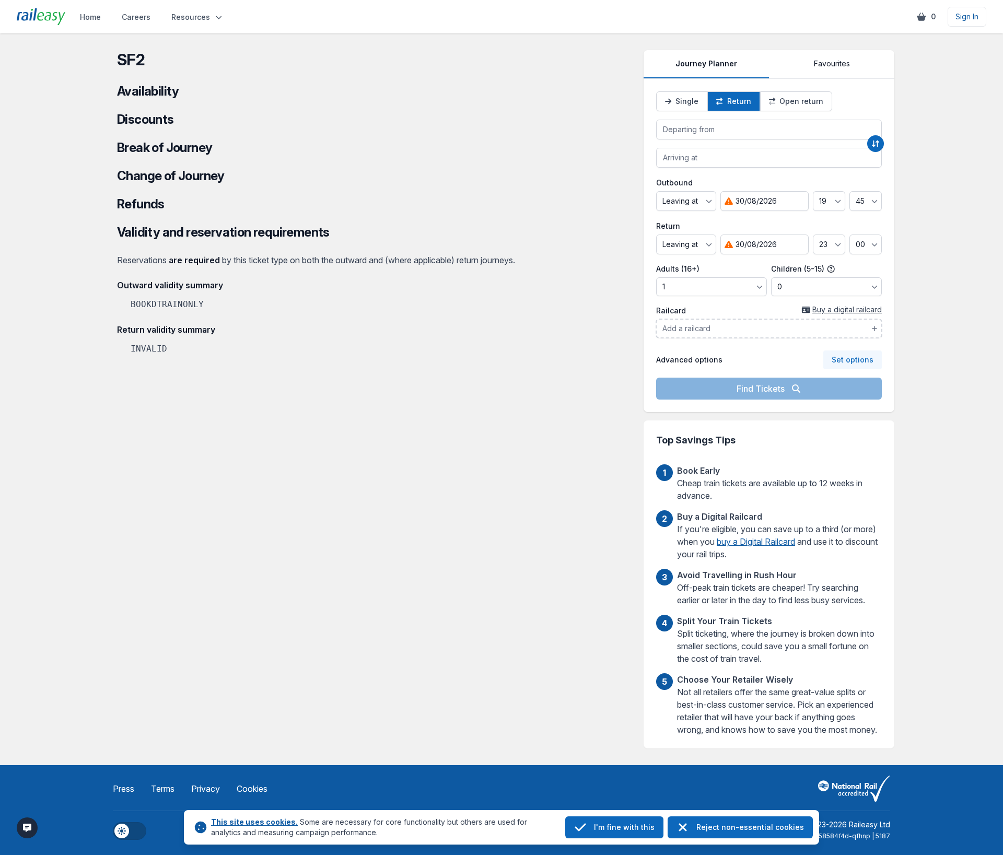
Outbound (674, 182)
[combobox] (769, 129)
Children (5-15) (798, 268)
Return (668, 225)
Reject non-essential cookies (750, 827)
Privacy (205, 788)
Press (123, 788)
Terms (162, 788)
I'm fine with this (624, 827)
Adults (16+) (677, 268)
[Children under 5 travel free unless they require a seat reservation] (831, 269)
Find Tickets (762, 388)
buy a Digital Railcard (756, 541)
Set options (852, 359)
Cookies (252, 788)
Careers (136, 17)
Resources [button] (190, 17)
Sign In (966, 16)
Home (90, 17)
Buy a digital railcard (847, 309)
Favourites (832, 63)
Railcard (671, 310)
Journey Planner (706, 63)
